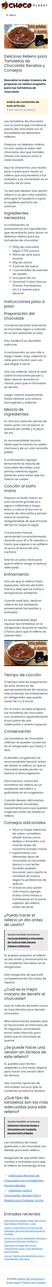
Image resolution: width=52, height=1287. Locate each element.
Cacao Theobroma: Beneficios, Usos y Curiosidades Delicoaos (24, 1257)
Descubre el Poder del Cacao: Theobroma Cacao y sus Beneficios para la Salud (23, 1248)
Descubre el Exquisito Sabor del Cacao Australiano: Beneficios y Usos (25, 1222)
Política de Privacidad (30, 1279)
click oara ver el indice (21, 109)
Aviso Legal (13, 1282)
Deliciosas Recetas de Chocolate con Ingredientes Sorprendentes (24, 1180)
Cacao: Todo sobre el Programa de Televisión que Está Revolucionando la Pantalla (24, 1231)
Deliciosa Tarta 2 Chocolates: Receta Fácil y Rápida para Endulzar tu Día (23, 1195)
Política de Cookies (34, 1282)
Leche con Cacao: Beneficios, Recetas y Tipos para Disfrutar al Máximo (25, 1240)
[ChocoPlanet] (24, 5)
